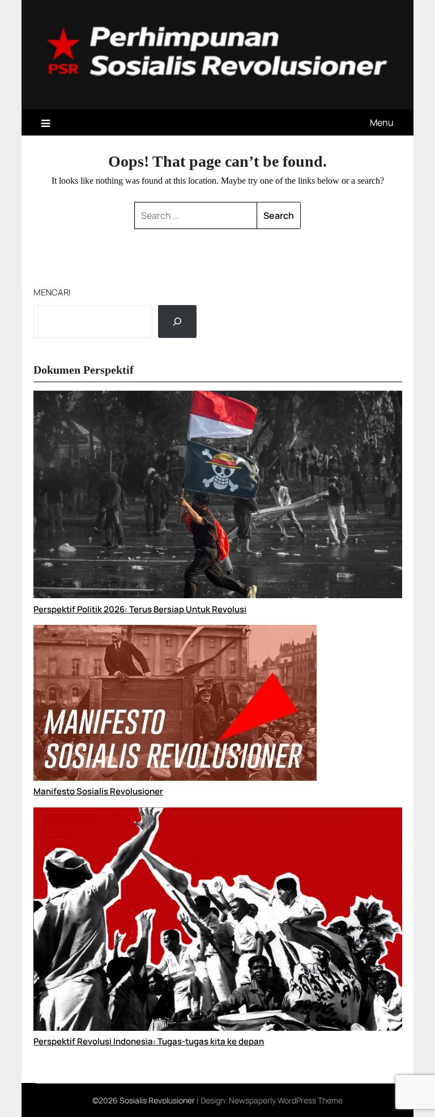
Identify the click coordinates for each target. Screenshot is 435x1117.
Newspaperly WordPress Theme (286, 1100)
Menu (382, 122)
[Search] (177, 321)
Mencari (52, 292)
